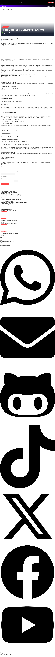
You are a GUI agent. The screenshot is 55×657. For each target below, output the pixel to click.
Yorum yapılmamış (15, 32)
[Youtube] (27, 649)
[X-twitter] (27, 543)
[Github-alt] (27, 424)
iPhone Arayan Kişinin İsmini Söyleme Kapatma (11, 206)
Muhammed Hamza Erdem (4, 200)
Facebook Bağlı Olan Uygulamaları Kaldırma (9, 213)
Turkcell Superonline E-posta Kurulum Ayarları (9, 233)
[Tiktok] (27, 488)
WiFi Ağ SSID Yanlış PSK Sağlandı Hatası (9, 192)
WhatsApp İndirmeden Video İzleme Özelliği (9, 220)
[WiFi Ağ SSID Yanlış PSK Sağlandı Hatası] (8, 191)
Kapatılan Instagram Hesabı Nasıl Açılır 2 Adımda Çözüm (12, 195)
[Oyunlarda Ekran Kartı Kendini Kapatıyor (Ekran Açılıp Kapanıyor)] (7, 201)
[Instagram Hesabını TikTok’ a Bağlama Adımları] (9, 197)
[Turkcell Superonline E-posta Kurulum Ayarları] (7, 230)
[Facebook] (41, 2)
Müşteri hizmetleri (9, 654)
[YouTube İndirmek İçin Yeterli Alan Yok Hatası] (9, 223)
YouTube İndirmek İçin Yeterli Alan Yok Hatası (9, 226)
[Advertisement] (27, 53)
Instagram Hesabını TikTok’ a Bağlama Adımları (11, 199)
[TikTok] (44, 2)
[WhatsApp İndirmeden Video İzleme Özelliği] (5, 216)
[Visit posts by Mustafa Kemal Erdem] (3, 33)
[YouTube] (43, 2)
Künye (3, 6)
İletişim (5, 6)
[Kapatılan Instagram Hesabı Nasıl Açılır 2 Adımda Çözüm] (11, 194)
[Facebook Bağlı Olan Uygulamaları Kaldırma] (8, 210)
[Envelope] (27, 364)
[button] (46, 3)
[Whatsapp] (27, 308)
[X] (42, 2)
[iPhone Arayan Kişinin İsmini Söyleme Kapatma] (9, 204)
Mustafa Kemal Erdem (8, 32)
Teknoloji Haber (3, 193)
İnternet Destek (3, 211)
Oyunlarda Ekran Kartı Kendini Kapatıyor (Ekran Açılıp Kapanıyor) (14, 202)
